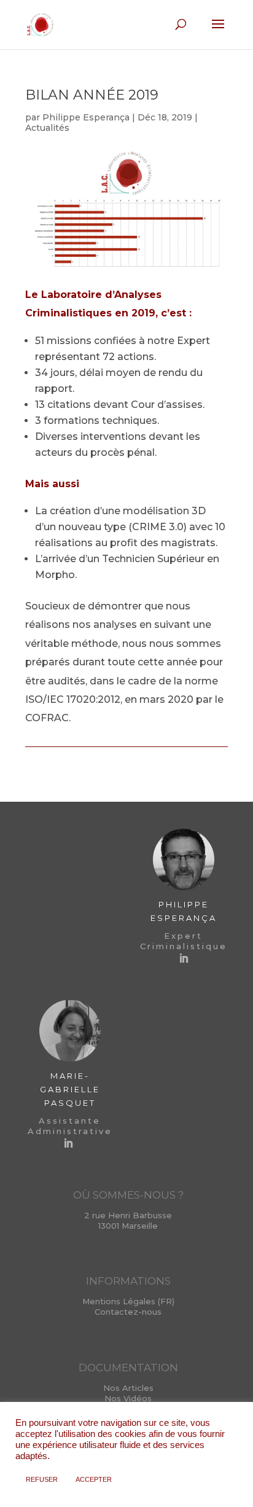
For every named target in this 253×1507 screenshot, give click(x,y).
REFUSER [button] (42, 1479)
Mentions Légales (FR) (128, 1301)
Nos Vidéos (128, 1398)
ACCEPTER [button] (94, 1479)
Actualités (47, 127)
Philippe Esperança (86, 117)
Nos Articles (128, 1388)
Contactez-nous (128, 1312)
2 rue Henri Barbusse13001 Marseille (128, 1220)
